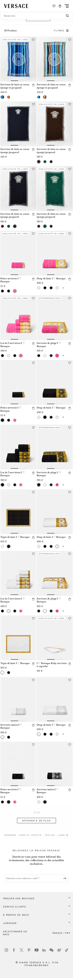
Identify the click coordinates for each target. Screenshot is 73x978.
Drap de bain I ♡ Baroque (51, 278)
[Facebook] (14, 950)
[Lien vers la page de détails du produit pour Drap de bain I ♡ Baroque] (55, 253)
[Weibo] (59, 950)
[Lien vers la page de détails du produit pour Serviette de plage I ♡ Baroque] (55, 317)
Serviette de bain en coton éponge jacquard (14, 150)
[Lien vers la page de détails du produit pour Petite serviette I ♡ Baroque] (18, 253)
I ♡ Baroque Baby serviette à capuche (52, 665)
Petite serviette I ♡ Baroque (10, 280)
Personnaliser (51, 298)
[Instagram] (6, 950)
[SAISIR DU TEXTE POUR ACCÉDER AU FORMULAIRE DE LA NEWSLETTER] (65, 878)
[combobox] (36, 15)
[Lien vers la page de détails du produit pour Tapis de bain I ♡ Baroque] (18, 511)
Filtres (59, 30)
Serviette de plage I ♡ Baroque (49, 344)
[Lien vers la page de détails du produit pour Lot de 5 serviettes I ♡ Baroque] (18, 317)
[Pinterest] (29, 950)
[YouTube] (36, 950)
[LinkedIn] (44, 950)
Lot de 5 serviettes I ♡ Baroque (12, 344)
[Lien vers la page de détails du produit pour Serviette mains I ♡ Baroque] (18, 699)
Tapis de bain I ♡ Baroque (15, 537)
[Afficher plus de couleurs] (63, 287)
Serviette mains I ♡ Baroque (11, 726)
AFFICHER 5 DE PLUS (36, 820)
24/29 (36, 812)
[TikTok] (66, 950)
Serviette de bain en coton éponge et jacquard (14, 86)
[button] (59, 5)
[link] (10, 835)
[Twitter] (21, 950)
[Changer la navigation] (66, 6)
